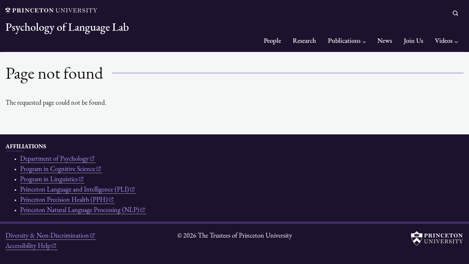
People (272, 41)
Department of (54, 159)
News (384, 41)
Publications (344, 41)
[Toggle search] (455, 13)
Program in (49, 179)
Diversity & (47, 236)
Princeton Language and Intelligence (74, 190)
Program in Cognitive (57, 169)
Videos (444, 41)
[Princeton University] (51, 10)
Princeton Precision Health (64, 200)
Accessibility (28, 246)
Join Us (413, 41)
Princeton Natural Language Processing (79, 210)
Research (304, 41)
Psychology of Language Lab (67, 28)
